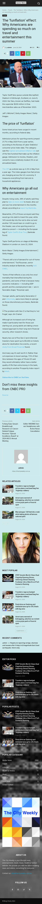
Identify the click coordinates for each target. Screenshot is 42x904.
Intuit (7, 371)
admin (9, 47)
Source (5, 395)
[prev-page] (3, 523)
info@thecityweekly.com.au (21, 873)
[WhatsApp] (28, 53)
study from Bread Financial (13, 347)
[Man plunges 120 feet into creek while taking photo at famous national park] (8, 515)
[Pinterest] (22, 53)
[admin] (3, 47)
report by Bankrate (28, 208)
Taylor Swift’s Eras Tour (17, 232)
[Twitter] (17, 53)
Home (4, 10)
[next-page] (7, 523)
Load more (20, 631)
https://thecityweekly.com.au (21, 471)
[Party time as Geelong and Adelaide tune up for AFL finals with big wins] (8, 607)
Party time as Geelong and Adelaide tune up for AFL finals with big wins (26, 606)
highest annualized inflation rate (22, 151)
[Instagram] (18, 889)
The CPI (5, 169)
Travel (10, 10)
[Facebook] (12, 53)
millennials (10, 299)
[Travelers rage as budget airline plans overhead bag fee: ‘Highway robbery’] (8, 489)
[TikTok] (24, 889)
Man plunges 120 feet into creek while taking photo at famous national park (27, 514)
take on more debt (15, 202)
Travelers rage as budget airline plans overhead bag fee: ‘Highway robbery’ (27, 488)
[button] (21, 313)
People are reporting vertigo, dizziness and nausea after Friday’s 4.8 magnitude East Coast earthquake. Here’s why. (20, 645)
